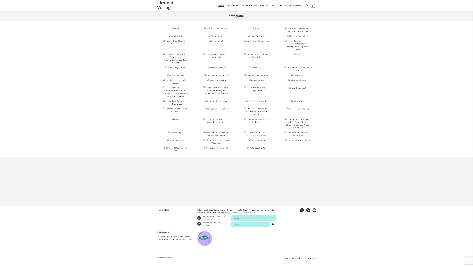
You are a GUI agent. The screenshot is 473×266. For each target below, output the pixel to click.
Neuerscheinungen (211, 223)
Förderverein (295, 5)
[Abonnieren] (273, 224)
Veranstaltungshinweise (214, 218)
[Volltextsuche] (306, 5)
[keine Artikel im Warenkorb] (313, 5)
